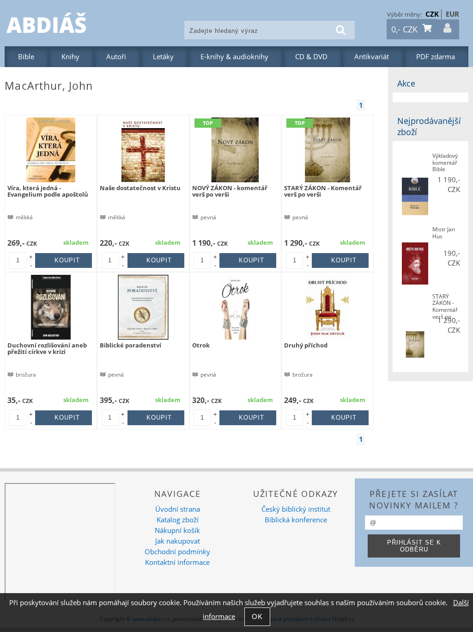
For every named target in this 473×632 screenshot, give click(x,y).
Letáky (163, 57)
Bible (26, 57)
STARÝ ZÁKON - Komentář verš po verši (323, 191)
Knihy (70, 57)
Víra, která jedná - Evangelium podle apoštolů (47, 191)
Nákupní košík (177, 530)
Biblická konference (296, 520)
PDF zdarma (435, 57)
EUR (452, 14)
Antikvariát (371, 57)
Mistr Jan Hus (443, 233)
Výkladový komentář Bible (445, 163)
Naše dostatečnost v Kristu (140, 188)
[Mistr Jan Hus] (415, 264)
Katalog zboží (178, 520)
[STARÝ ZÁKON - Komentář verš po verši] (327, 150)
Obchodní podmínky (177, 552)
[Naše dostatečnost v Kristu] (143, 150)
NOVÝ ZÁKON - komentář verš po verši (229, 191)
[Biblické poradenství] (143, 307)
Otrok (201, 345)
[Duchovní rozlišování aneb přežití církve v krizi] (50, 307)
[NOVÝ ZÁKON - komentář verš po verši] (235, 150)
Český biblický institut (295, 509)
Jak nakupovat (177, 541)
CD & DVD (311, 57)
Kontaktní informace (177, 562)
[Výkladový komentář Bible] (415, 197)
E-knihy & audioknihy (234, 57)
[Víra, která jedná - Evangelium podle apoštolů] (50, 150)
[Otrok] (235, 307)
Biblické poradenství (130, 345)
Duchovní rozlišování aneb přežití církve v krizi (47, 348)
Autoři (116, 57)
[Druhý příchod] (327, 307)
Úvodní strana (177, 509)
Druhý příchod (305, 345)
